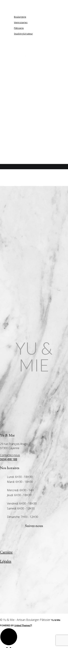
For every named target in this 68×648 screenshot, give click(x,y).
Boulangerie (14, 104)
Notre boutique (16, 132)
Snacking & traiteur (18, 121)
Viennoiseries (14, 116)
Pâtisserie (12, 110)
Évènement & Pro (16, 144)
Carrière (11, 155)
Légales (5, 561)
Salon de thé (14, 127)
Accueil (11, 93)
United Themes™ (23, 625)
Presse (10, 149)
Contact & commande (19, 138)
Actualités (13, 99)
